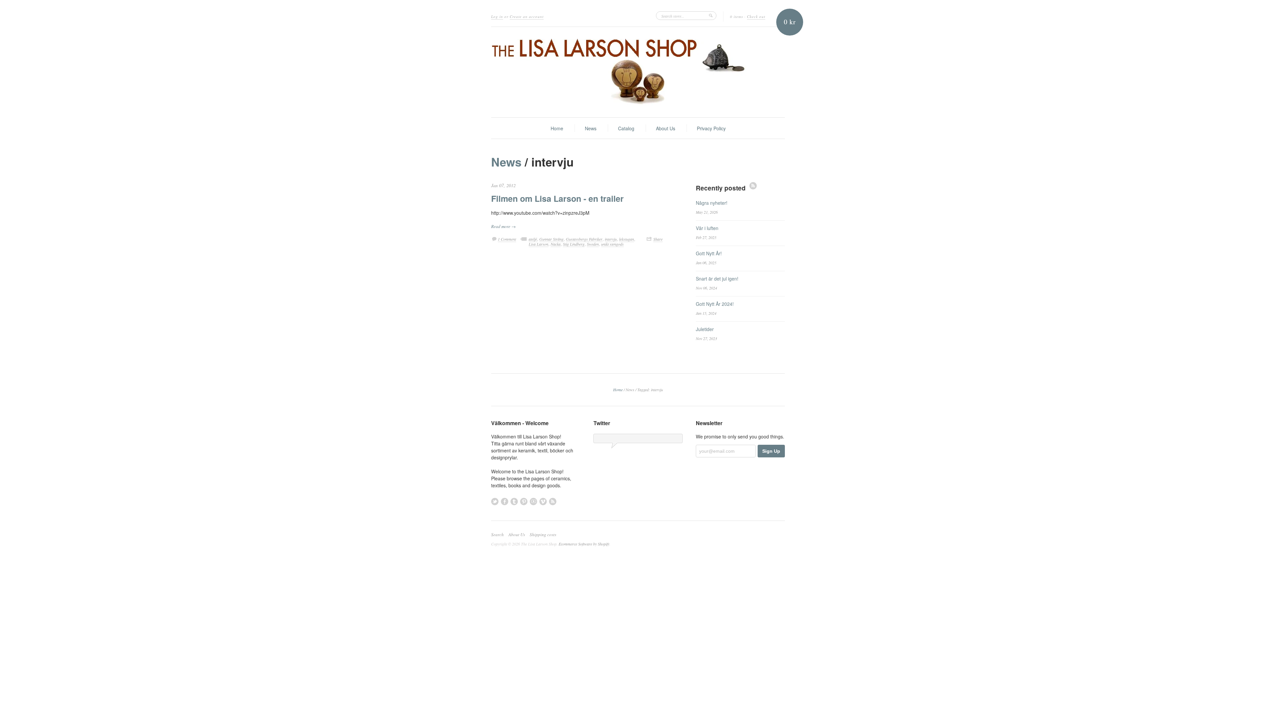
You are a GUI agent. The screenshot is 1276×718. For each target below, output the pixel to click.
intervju (611, 239)
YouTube (533, 501)
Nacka (556, 244)
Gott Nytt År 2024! (715, 303)
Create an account (527, 16)
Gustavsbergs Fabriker (584, 239)
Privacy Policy (711, 128)
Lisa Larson (538, 244)
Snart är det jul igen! (717, 278)
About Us (665, 128)
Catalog (626, 128)
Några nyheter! (711, 202)
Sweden (593, 244)
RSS (753, 185)
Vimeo (543, 501)
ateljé (533, 239)
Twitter (495, 501)
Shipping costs (543, 534)
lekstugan (626, 239)
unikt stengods (612, 244)
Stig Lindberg (574, 244)
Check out (756, 16)
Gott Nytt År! (709, 253)
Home (557, 128)
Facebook (504, 501)
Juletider (705, 329)
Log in (497, 16)
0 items (736, 16)
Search (497, 534)
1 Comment (507, 239)
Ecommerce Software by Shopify (584, 543)
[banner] (638, 72)
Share (658, 239)
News (590, 128)
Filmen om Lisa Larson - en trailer (557, 198)
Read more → (503, 226)
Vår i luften (707, 228)
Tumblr (514, 501)
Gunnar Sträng (551, 239)
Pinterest (524, 501)
